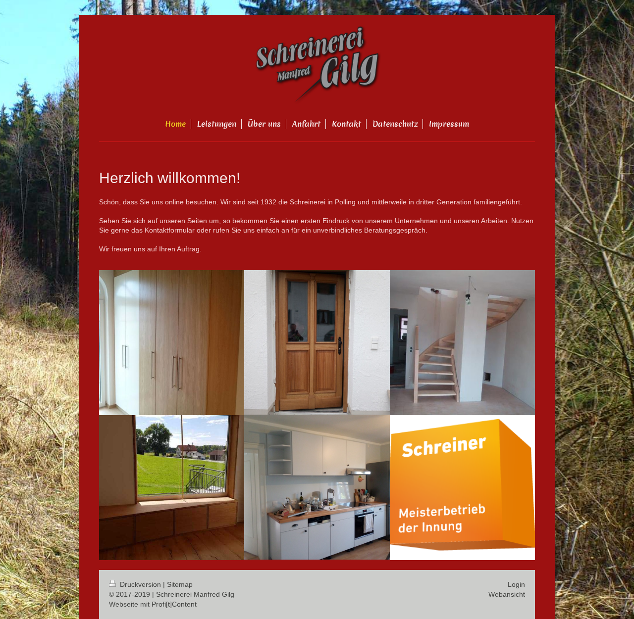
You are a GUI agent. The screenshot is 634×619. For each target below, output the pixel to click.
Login (516, 584)
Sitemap (180, 584)
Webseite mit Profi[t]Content (153, 604)
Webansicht (506, 594)
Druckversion (140, 584)
